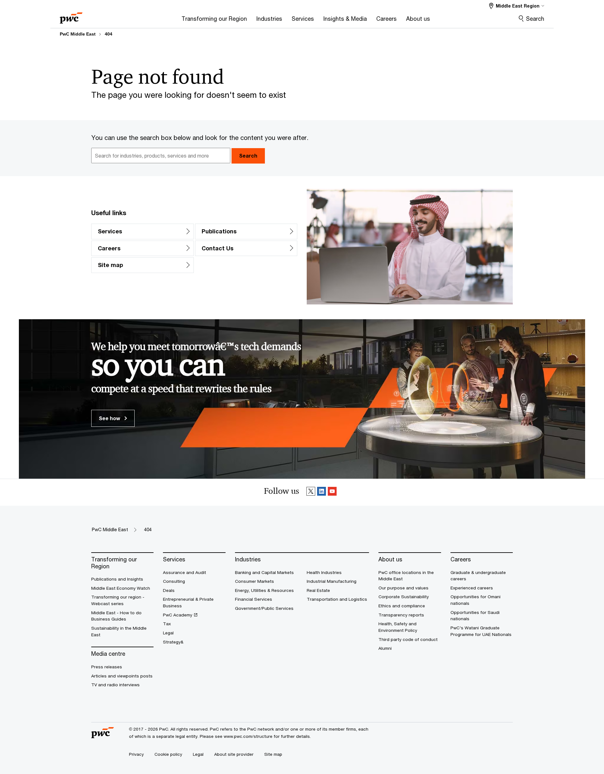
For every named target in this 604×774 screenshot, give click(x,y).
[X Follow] (310, 492)
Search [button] (248, 156)
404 (108, 33)
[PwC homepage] (71, 16)
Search (535, 18)
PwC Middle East (78, 33)
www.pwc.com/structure (248, 736)
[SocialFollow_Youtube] (332, 492)
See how (110, 418)
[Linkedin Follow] (321, 492)
